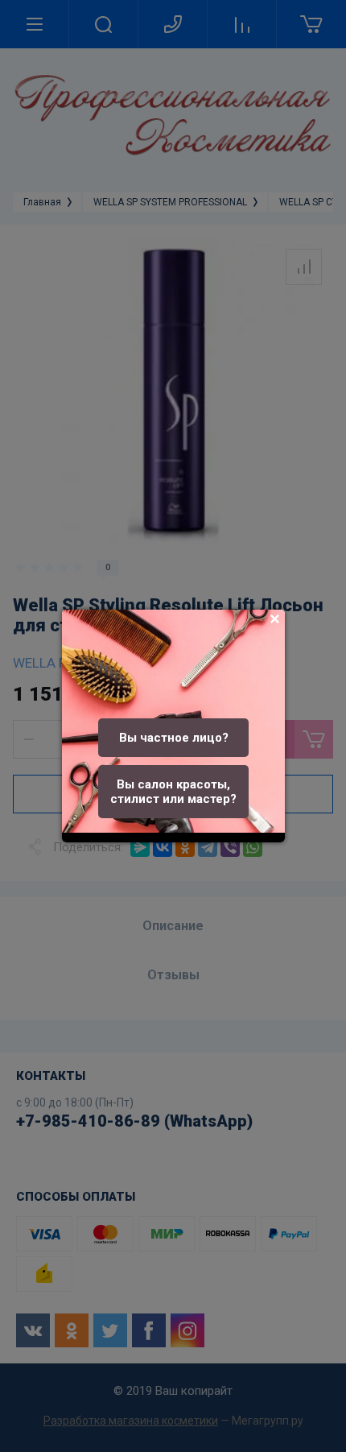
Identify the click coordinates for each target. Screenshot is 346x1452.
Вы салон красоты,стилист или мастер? (173, 791)
